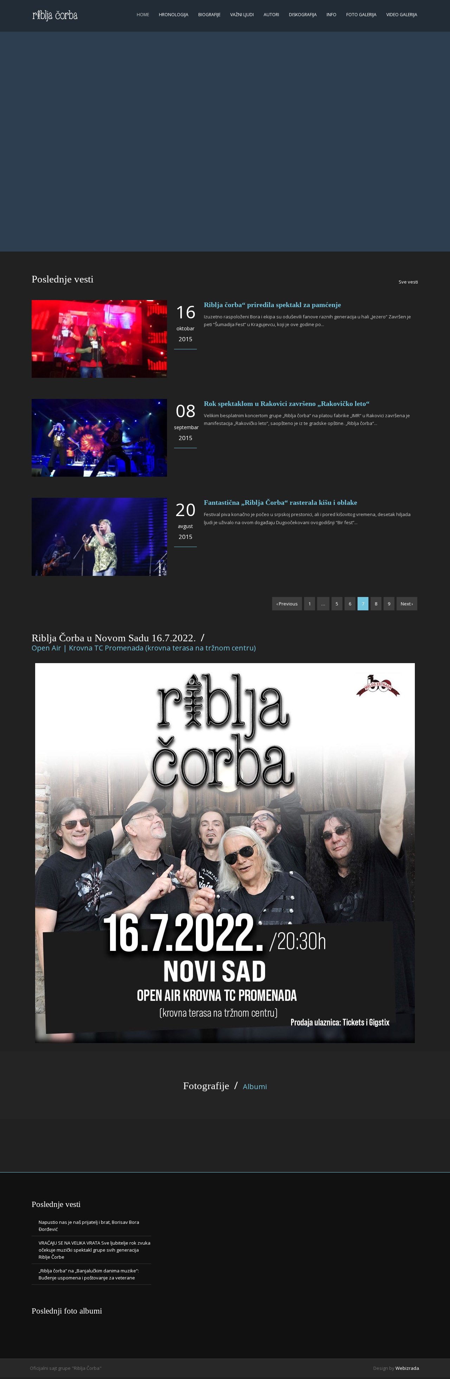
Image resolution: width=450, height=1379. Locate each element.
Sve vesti (408, 282)
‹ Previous (287, 603)
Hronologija (173, 15)
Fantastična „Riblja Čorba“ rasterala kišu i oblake (280, 502)
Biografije (209, 15)
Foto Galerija (361, 15)
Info (331, 15)
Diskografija (303, 15)
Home (143, 15)
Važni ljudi (242, 15)
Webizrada (407, 1368)
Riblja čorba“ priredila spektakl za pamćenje (272, 305)
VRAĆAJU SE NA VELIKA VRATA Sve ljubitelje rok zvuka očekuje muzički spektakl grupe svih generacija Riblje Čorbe (94, 1250)
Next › (407, 603)
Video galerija (401, 15)
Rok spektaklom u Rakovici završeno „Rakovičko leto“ (286, 403)
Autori (271, 15)
